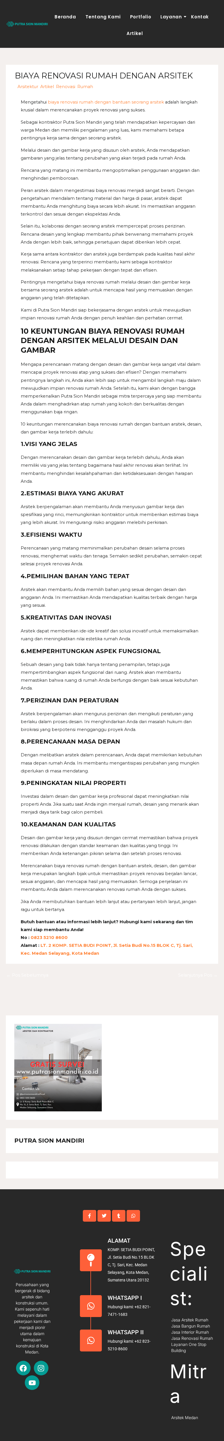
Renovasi (65, 86)
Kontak (200, 17)
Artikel (135, 33)
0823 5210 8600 (48, 937)
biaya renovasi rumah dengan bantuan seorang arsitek (106, 102)
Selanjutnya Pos (198, 975)
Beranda (65, 17)
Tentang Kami (103, 17)
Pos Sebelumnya (27, 975)
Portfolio (140, 17)
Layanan (171, 17)
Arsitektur (28, 86)
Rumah (85, 86)
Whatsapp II (126, 1332)
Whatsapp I (125, 1297)
